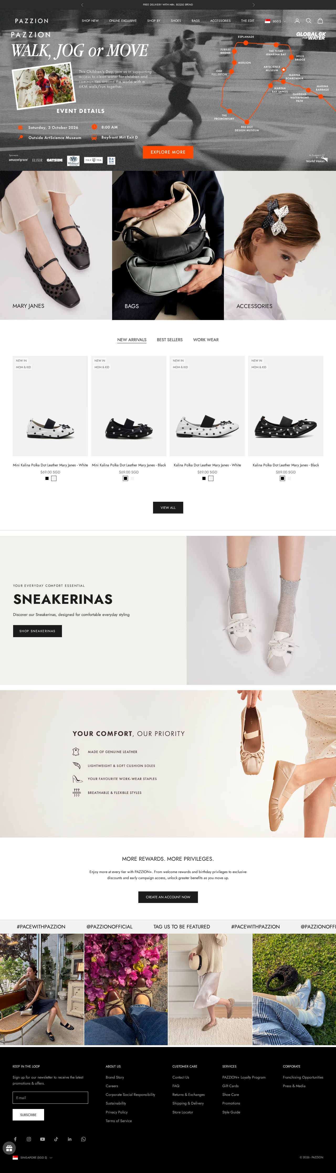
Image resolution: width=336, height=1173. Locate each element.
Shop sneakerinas (37, 631)
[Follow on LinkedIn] (69, 1139)
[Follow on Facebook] (15, 1139)
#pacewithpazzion (221, 927)
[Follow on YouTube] (42, 1139)
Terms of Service (119, 1120)
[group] (168, 764)
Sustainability (116, 1103)
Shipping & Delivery (188, 1103)
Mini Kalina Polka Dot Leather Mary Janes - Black (129, 465)
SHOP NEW (90, 20)
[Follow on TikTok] (56, 1139)
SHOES (176, 20)
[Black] (47, 479)
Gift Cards (230, 1086)
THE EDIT (247, 20)
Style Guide (231, 1112)
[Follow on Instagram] (29, 1139)
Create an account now (168, 897)
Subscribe (28, 1114)
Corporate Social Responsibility (130, 1094)
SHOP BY (153, 20)
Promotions (231, 1103)
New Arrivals (131, 340)
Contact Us (180, 1077)
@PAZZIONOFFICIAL (76, 927)
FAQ (175, 1086)
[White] (54, 479)
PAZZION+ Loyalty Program (244, 1077)
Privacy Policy (117, 1112)
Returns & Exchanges (188, 1094)
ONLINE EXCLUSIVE (123, 20)
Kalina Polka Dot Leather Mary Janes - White (207, 465)
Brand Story (115, 1077)
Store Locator (182, 1112)
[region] (168, 90)
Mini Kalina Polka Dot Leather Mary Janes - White (50, 465)
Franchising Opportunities (303, 1077)
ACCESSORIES (220, 20)
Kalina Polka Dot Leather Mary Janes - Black (286, 465)
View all (168, 507)
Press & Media (294, 1086)
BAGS (196, 20)
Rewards (9, 1148)
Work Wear (206, 340)
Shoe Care (230, 1094)
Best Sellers (170, 340)
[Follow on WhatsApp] (83, 1139)
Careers (112, 1086)
